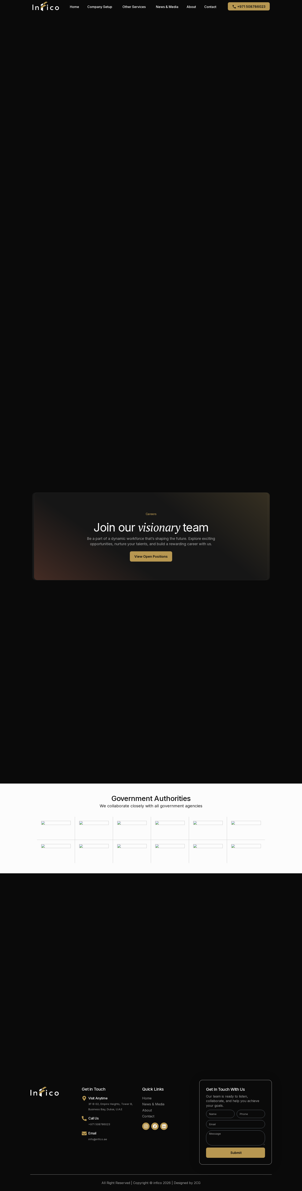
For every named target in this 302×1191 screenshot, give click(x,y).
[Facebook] (155, 1126)
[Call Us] (84, 1118)
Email (92, 1133)
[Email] (84, 1133)
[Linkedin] (164, 1126)
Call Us (93, 1118)
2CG (197, 1183)
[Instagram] (146, 1126)
